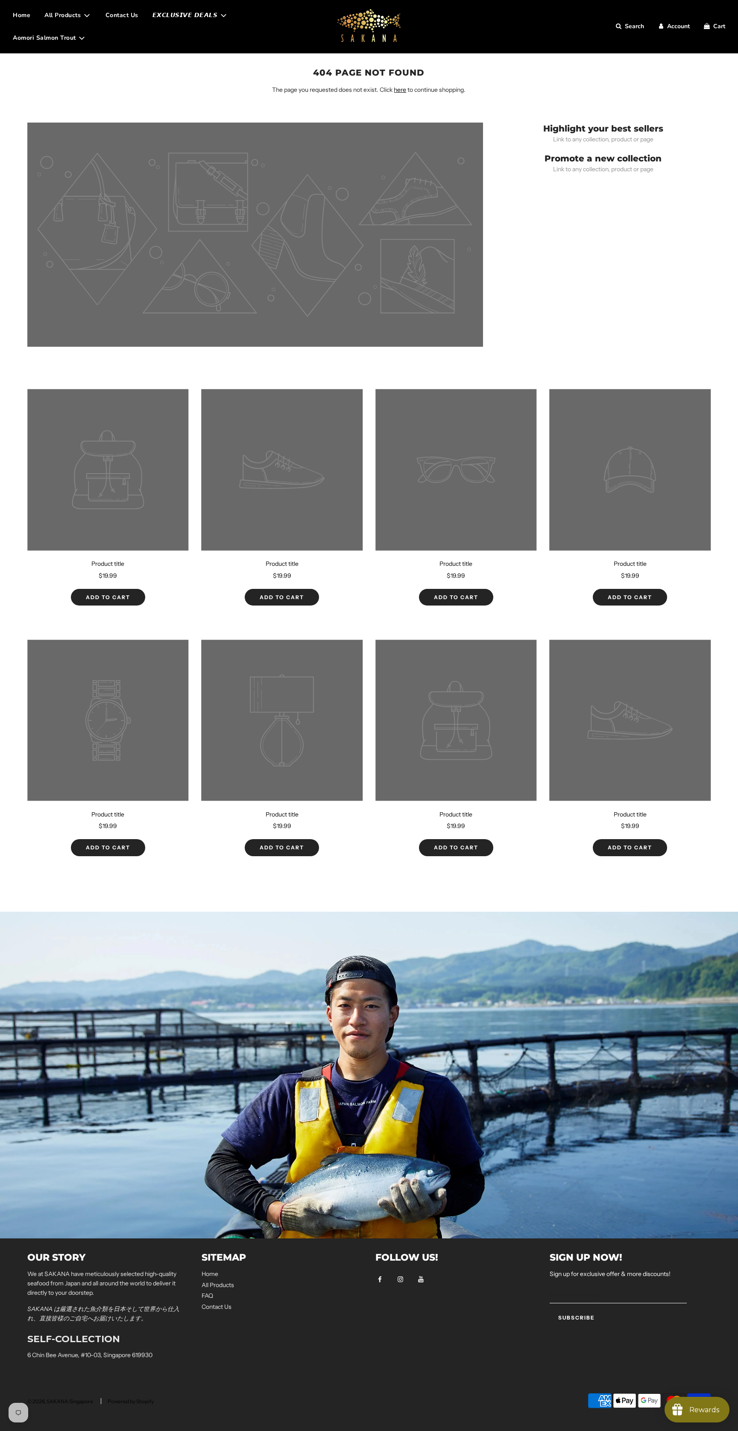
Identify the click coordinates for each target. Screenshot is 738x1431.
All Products (218, 1285)
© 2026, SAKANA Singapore (60, 1401)
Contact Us (121, 15)
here (400, 90)
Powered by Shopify (131, 1401)
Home (21, 15)
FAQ (207, 1295)
